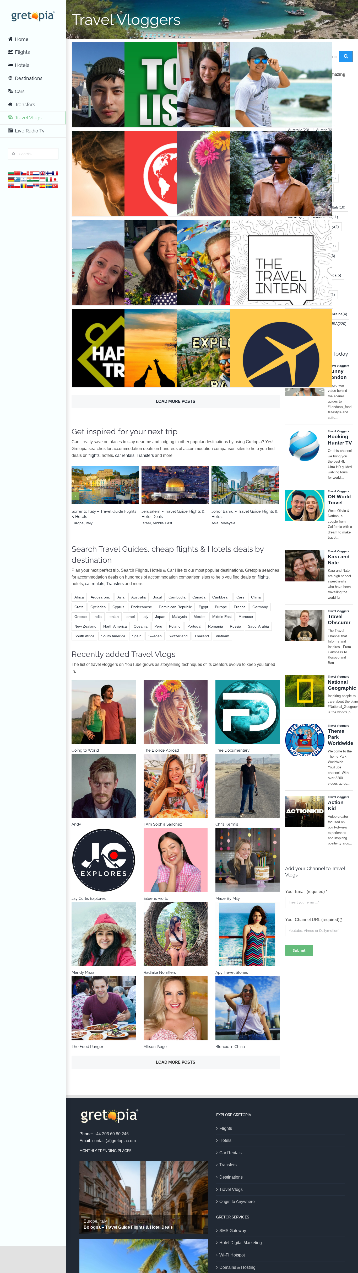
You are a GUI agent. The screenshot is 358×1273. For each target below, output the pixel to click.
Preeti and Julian (228, 86)
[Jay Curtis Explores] (104, 860)
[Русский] (30, 185)
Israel (164, 492)
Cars (240, 597)
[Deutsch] (11, 178)
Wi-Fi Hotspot (232, 1255)
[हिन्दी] (30, 178)
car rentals (124, 455)
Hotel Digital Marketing (240, 1242)
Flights (225, 1128)
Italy (112, 492)
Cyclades (98, 607)
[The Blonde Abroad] (176, 712)
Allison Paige (155, 1046)
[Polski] (17, 185)
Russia (235, 626)
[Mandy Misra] (104, 934)
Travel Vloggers (122, 104)
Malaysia (249, 492)
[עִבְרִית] (23, 178)
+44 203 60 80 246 (111, 1134)
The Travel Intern (281, 264)
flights (94, 455)
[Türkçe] (55, 185)
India (98, 616)
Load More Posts (175, 401)
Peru (158, 626)
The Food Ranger (87, 1046)
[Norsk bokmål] (11, 185)
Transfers (145, 455)
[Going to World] (104, 712)
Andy (76, 824)
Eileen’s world (156, 898)
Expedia (281, 353)
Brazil (157, 597)
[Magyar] (36, 178)
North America (115, 626)
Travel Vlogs (231, 1189)
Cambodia (177, 597)
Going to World (85, 750)
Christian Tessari (123, 264)
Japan (160, 616)
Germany (260, 607)
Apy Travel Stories (231, 972)
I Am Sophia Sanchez (163, 824)
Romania (215, 626)
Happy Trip (123, 353)
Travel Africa (175, 353)
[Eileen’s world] (176, 860)
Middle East (180, 492)
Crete (79, 607)
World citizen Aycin (175, 264)
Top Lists (175, 86)
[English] (42, 172)
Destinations (231, 1177)
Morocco (245, 616)
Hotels (225, 1140)
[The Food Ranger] (104, 1008)
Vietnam (222, 636)
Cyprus (118, 607)
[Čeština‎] (23, 172)
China (256, 597)
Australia (138, 597)
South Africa (84, 636)
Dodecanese (141, 607)
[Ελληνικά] (17, 178)
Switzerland (178, 636)
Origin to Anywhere (237, 1201)
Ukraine (338, 314)
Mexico (199, 616)
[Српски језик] (36, 185)
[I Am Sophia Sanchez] (176, 786)
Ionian (114, 616)
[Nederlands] (36, 172)
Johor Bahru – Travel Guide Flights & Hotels (245, 482)
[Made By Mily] (247, 860)
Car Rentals (230, 1153)
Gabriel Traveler (228, 264)
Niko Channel (281, 86)
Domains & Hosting (237, 1267)
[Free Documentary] (247, 712)
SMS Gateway (232, 1230)
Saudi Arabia (258, 626)
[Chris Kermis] (247, 786)
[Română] (23, 185)
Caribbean (221, 597)
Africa (79, 597)
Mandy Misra (83, 972)
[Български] (11, 172)
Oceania (141, 626)
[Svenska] (49, 185)
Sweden (155, 636)
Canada (198, 597)
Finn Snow (123, 175)
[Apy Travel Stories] (247, 934)
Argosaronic (101, 597)
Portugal (194, 626)
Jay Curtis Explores (89, 898)
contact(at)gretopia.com (114, 1140)
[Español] (42, 185)
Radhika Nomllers (160, 972)
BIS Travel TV (281, 175)
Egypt (203, 607)
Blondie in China (230, 1046)
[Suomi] (49, 172)
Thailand (201, 636)
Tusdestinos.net (175, 175)
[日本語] (55, 178)
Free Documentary (232, 750)
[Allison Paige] (176, 1008)
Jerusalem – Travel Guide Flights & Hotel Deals (175, 482)
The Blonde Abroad (228, 175)
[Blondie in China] (247, 1008)
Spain (137, 636)
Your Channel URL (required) (313, 919)
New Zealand (85, 626)
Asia (236, 492)
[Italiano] (49, 178)
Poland (175, 626)
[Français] (55, 172)
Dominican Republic (175, 607)
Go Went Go (123, 86)
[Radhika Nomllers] (176, 934)
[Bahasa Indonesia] (42, 178)
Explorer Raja (228, 353)
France (240, 607)
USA (338, 324)
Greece (80, 616)
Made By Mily (227, 898)
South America (113, 636)
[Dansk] (30, 172)
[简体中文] (17, 172)
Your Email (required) (306, 891)
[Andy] (104, 786)
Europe (100, 492)
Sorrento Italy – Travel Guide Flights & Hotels (105, 482)
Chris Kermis (226, 824)
